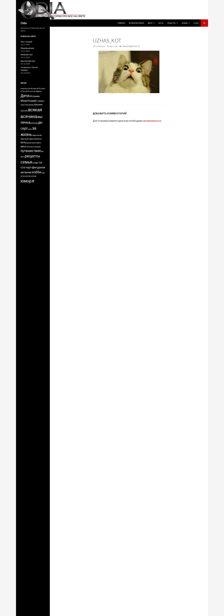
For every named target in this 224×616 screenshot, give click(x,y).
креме (29, 143)
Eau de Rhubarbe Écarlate (35, 88)
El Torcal (24, 91)
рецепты (32, 156)
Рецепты (171, 23)
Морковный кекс (27, 48)
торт (28, 167)
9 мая (23, 88)
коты (24, 142)
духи (30, 129)
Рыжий (32, 100)
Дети (150, 23)
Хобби (184, 23)
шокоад (33, 176)
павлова (37, 147)
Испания (35, 96)
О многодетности (131, 46)
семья (26, 161)
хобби (36, 172)
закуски (35, 135)
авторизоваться (152, 120)
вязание (34, 123)
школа (27, 176)
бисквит (38, 104)
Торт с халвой (26, 42)
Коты (160, 23)
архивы (31, 105)
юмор (26, 180)
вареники (24, 111)
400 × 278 (113, 46)
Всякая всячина (136, 23)
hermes (30, 91)
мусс (39, 143)
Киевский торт (27, 54)
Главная (121, 23)
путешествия (31, 151)
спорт (36, 162)
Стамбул (40, 101)
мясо (23, 146)
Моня (24, 100)
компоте (38, 139)
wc (35, 91)
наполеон (30, 147)
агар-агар (24, 105)
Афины (38, 91)
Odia (24, 23)
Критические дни (28, 61)
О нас (196, 23)
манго (34, 143)
